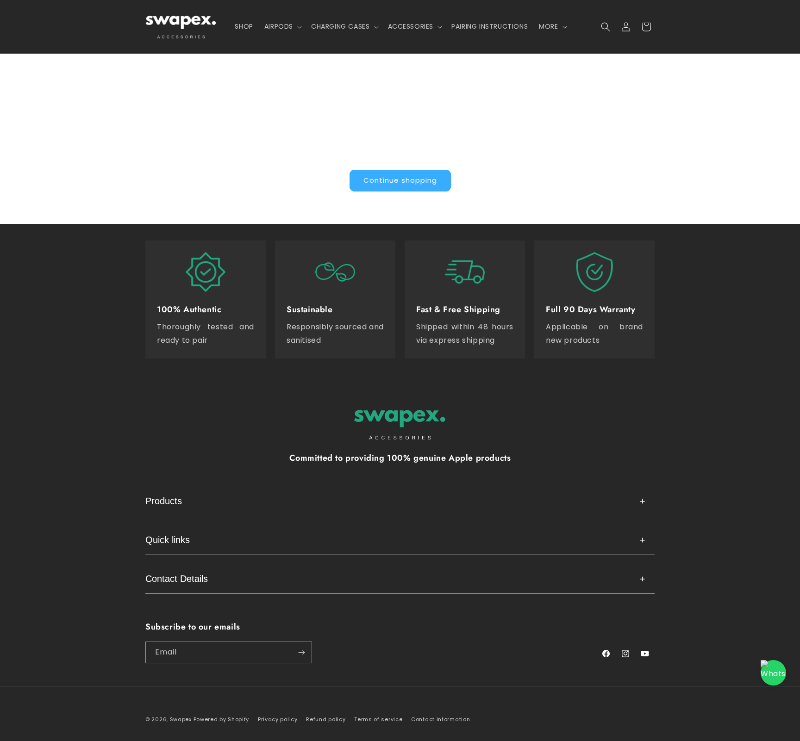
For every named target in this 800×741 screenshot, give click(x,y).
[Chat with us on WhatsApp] (773, 672)
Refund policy (325, 719)
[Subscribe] (301, 652)
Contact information (440, 719)
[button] (282, 26)
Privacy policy (278, 719)
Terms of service (378, 719)
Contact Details (395, 579)
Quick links (395, 540)
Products (395, 501)
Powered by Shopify (222, 719)
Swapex (181, 719)
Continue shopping (400, 180)
